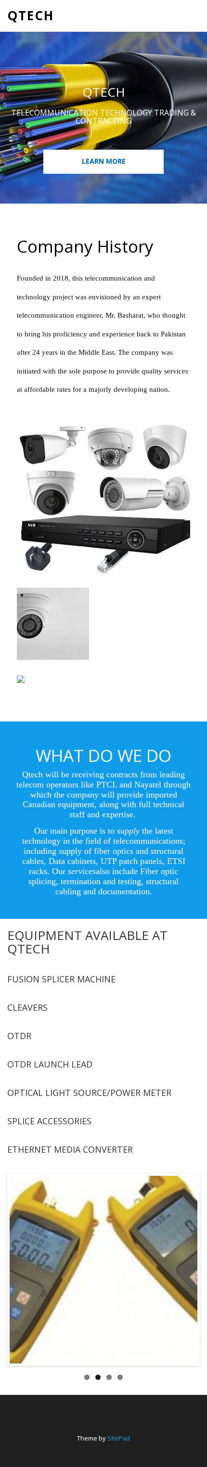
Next (183, 1279)
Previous (23, 1279)
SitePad (118, 1438)
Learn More (104, 161)
